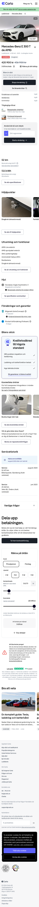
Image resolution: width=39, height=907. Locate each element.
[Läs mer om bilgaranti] (25, 311)
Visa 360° (33, 39)
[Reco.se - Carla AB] (15, 868)
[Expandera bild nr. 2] (19, 29)
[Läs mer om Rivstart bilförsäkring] (30, 321)
